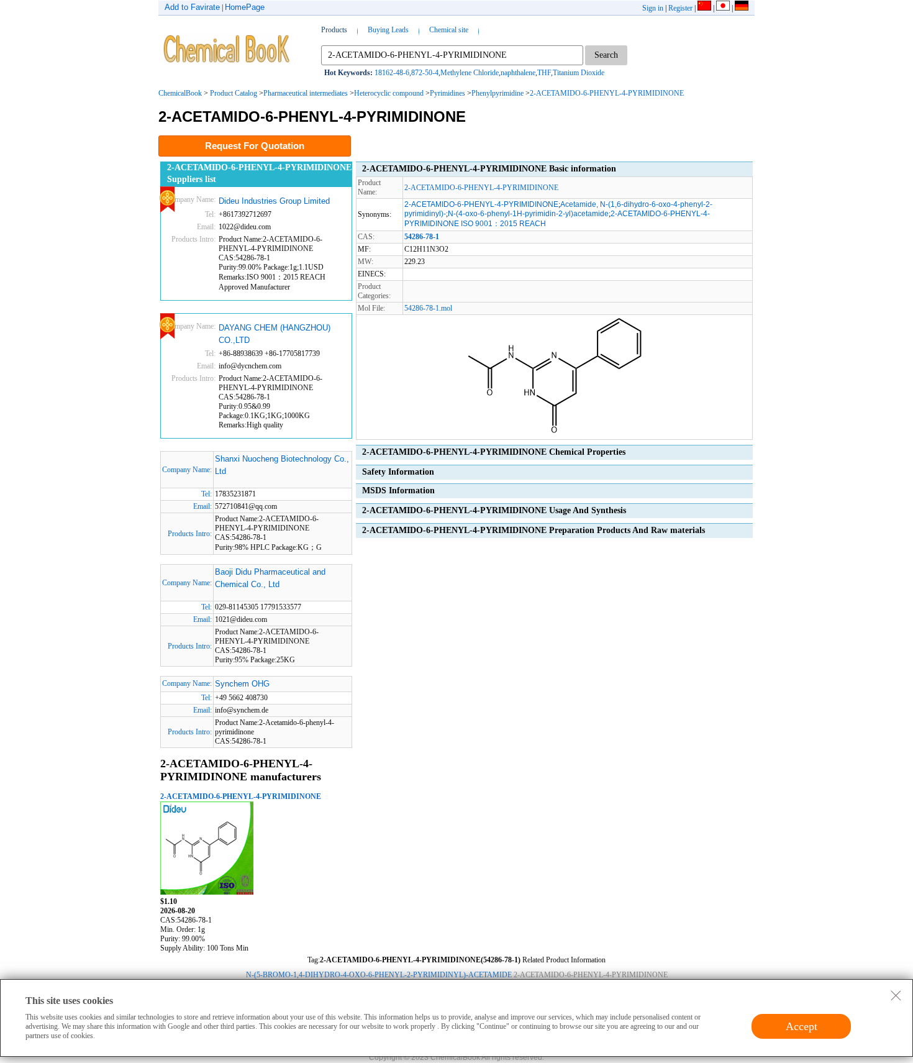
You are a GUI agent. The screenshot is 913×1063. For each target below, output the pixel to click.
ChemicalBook (180, 93)
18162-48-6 (392, 72)
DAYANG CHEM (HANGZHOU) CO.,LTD (274, 334)
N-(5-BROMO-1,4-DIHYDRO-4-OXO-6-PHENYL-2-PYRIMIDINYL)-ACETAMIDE (379, 974)
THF (544, 72)
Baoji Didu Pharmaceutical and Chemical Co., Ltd (270, 578)
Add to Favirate (192, 7)
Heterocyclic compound (389, 93)
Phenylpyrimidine (497, 93)
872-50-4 (424, 72)
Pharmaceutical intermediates (305, 93)
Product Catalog (233, 93)
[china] (704, 8)
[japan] (723, 8)
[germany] (741, 8)
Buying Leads (388, 29)
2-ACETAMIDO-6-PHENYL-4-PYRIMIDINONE (607, 93)
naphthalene (518, 72)
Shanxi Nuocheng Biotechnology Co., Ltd (282, 465)
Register (680, 8)
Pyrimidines (447, 93)
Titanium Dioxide (578, 72)
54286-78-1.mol (428, 308)
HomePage (245, 7)
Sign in (652, 8)
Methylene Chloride (469, 72)
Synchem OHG (242, 683)
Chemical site (448, 29)
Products (334, 29)
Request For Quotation (254, 145)
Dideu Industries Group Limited (274, 201)
